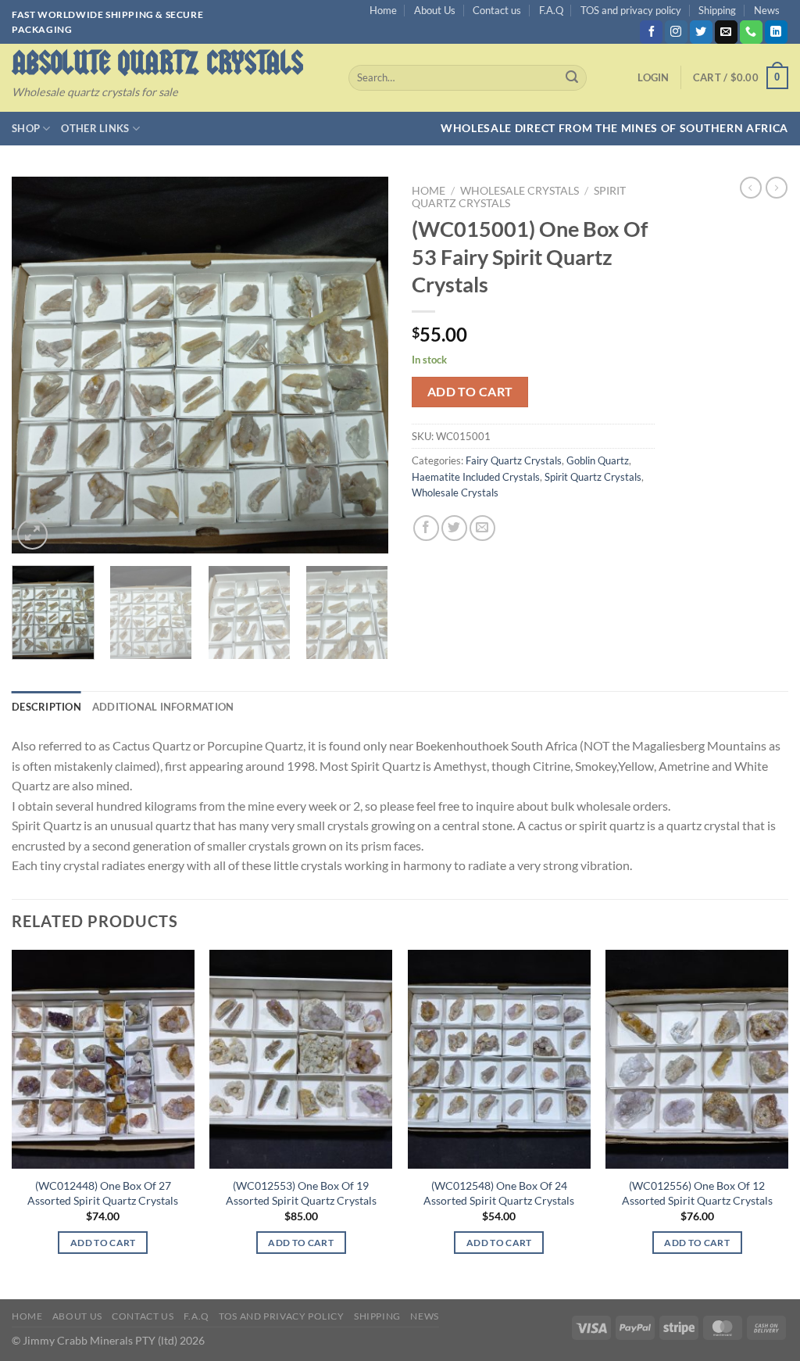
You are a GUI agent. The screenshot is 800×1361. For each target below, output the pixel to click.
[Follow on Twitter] (701, 32)
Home (383, 10)
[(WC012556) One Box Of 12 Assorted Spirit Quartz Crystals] (696, 1059)
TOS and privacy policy (630, 10)
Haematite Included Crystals (476, 477)
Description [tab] (46, 706)
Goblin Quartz (597, 460)
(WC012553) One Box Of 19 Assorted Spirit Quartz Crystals (301, 1193)
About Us (434, 10)
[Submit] (572, 78)
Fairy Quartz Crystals (514, 460)
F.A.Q (551, 10)
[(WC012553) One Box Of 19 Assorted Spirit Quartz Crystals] (300, 1059)
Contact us (497, 10)
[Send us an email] (726, 32)
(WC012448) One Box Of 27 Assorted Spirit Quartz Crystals (102, 1193)
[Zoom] (32, 534)
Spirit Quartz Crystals (593, 477)
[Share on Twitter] (454, 528)
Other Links (95, 128)
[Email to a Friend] (482, 528)
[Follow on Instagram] (676, 32)
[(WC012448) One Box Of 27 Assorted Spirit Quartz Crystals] (103, 1059)
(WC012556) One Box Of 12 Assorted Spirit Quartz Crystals (697, 1193)
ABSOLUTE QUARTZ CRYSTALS (157, 62)
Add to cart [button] (103, 1242)
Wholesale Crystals (519, 190)
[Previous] (39, 365)
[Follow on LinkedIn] (776, 32)
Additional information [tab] (163, 706)
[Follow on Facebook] (651, 32)
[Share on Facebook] (426, 528)
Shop (26, 128)
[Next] (361, 365)
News (767, 10)
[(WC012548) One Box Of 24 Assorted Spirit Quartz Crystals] (499, 1059)
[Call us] (751, 32)
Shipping (717, 10)
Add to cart (470, 392)
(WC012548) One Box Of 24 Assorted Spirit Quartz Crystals (498, 1193)
